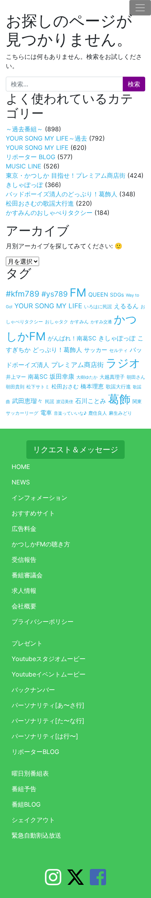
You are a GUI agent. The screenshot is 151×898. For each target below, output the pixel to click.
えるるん (126, 306)
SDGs (117, 295)
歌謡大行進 (118, 386)
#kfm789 (22, 294)
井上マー (16, 377)
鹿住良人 (97, 413)
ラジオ (123, 363)
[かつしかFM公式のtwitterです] (75, 882)
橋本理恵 (92, 386)
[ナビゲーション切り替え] (140, 7)
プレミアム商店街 (77, 365)
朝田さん (136, 377)
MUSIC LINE (23, 166)
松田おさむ (65, 386)
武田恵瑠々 (27, 401)
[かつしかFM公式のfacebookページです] (98, 882)
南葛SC (38, 376)
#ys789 (54, 294)
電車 (46, 412)
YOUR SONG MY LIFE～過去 (46, 138)
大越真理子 (112, 377)
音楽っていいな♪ (70, 413)
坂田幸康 (62, 376)
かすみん (79, 322)
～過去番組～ (24, 129)
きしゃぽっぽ (24, 185)
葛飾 (119, 399)
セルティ (118, 350)
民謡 (49, 401)
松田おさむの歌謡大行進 (40, 203)
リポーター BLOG (30, 157)
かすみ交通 (101, 322)
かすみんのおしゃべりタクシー (49, 212)
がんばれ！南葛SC (72, 338)
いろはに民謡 (98, 306)
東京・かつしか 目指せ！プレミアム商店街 (65, 175)
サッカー (95, 350)
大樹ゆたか (87, 377)
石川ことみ (90, 401)
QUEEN (98, 294)
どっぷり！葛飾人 (57, 350)
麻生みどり (120, 413)
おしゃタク (56, 322)
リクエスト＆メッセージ (75, 449)
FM (78, 292)
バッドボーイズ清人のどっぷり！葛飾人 (61, 194)
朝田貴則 (15, 387)
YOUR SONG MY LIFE (37, 147)
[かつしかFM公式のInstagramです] (53, 882)
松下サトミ (38, 387)
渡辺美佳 (64, 401)
